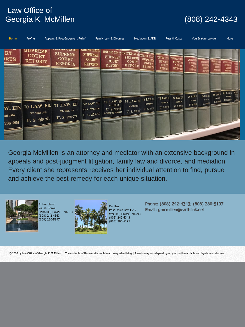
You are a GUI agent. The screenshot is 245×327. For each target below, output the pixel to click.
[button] (122, 94)
